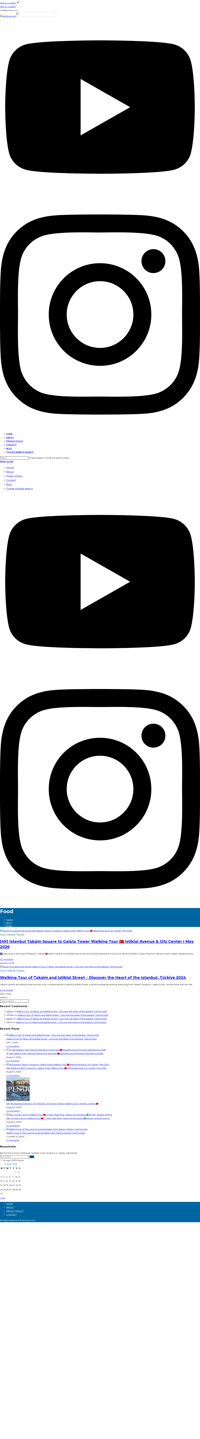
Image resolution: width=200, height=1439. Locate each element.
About (10, 471)
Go (31, 1157)
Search (3, 997)
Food (9, 925)
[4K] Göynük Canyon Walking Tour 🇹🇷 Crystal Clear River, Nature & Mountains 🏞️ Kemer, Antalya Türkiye (58, 1118)
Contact (11, 480)
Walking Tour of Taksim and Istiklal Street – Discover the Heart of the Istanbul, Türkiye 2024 (93, 977)
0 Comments (6, 959)
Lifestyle (11, 934)
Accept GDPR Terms (13, 1160)
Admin (9, 1011)
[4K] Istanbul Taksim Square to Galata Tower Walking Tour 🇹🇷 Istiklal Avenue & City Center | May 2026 (56, 1068)
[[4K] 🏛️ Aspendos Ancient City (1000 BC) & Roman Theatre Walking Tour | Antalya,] (18, 1100)
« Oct (2, 1198)
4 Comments (6, 990)
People (20, 934)
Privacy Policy (14, 475)
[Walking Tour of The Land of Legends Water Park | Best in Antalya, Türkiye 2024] (47, 1129)
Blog (9, 484)
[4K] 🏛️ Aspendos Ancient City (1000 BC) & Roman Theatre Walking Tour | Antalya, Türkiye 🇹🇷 (52, 1103)
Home (10, 467)
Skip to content (8, 3)
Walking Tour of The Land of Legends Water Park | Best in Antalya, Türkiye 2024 (45, 1133)
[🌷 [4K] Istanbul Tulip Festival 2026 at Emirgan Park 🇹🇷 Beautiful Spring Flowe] (56, 1050)
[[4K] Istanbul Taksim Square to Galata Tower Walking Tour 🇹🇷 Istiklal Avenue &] (57, 1064)
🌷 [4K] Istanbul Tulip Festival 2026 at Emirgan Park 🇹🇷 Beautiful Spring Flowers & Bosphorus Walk (54, 1053)
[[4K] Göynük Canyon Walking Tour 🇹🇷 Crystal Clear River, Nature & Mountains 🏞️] (59, 1114)
